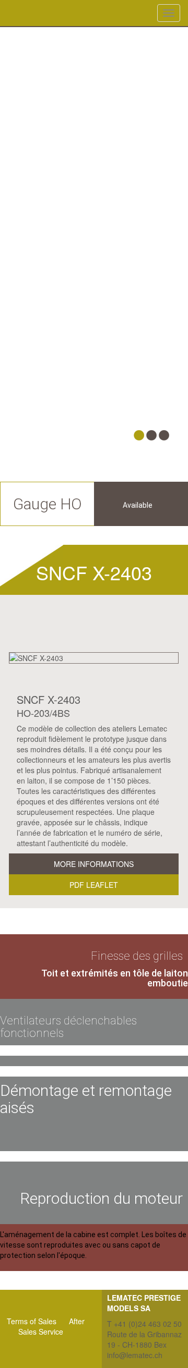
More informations (94, 864)
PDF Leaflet (93, 885)
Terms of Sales (31, 1321)
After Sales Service (51, 1326)
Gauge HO (47, 504)
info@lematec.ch (134, 1355)
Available (137, 505)
